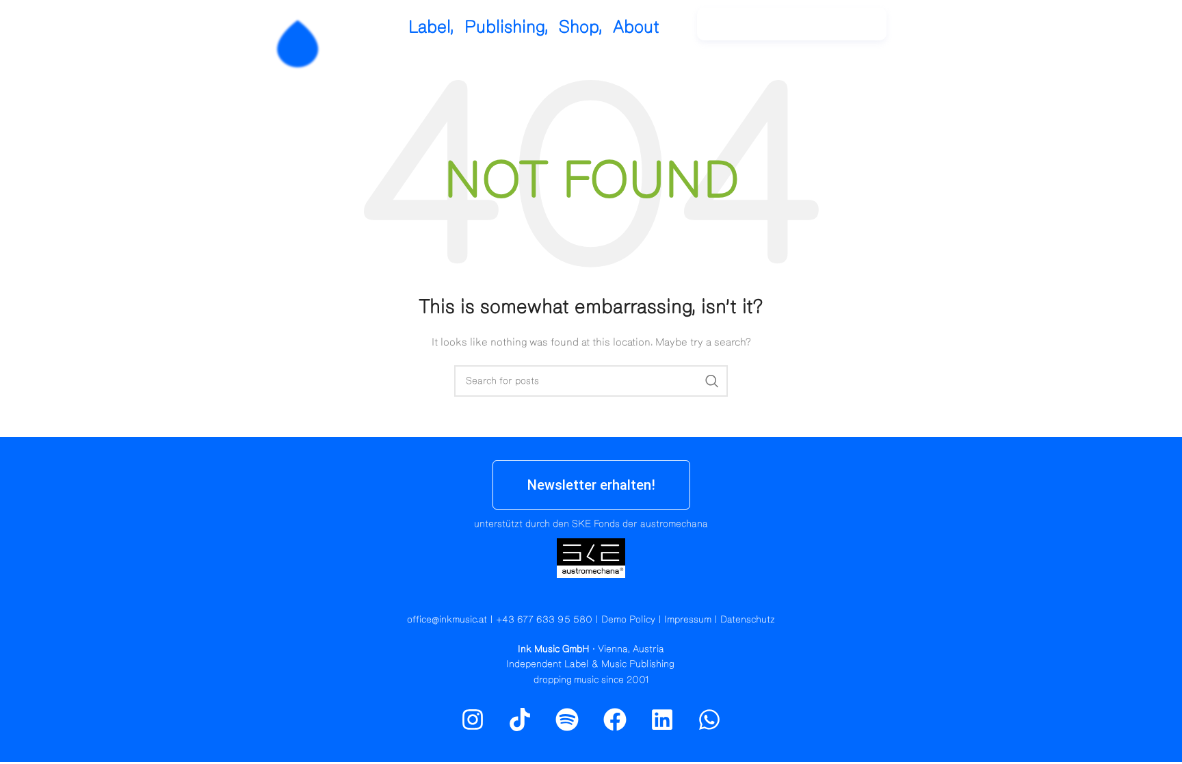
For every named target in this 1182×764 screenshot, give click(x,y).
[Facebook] (614, 719)
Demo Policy (628, 619)
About (636, 27)
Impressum (687, 619)
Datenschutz (747, 619)
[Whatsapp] (709, 719)
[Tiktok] (519, 719)
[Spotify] (962, 30)
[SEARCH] (712, 381)
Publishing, (506, 27)
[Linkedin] (662, 719)
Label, (431, 27)
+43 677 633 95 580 (544, 619)
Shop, (581, 27)
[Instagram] (933, 30)
